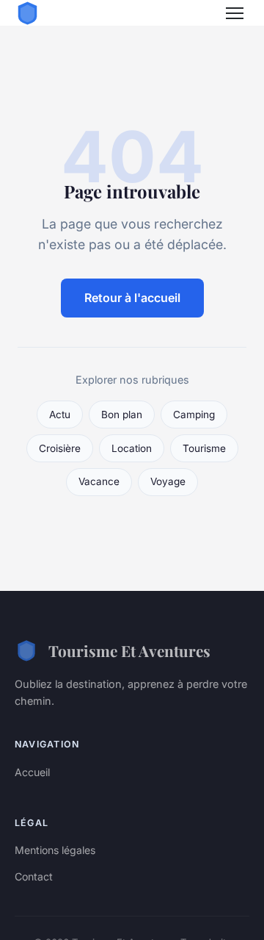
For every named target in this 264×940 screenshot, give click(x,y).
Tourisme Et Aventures (129, 650)
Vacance (99, 481)
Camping (194, 414)
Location (131, 448)
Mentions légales (55, 850)
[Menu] (234, 13)
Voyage (168, 481)
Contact (34, 876)
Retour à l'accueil (132, 297)
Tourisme (204, 448)
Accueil (32, 772)
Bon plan (121, 414)
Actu (59, 414)
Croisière (60, 448)
